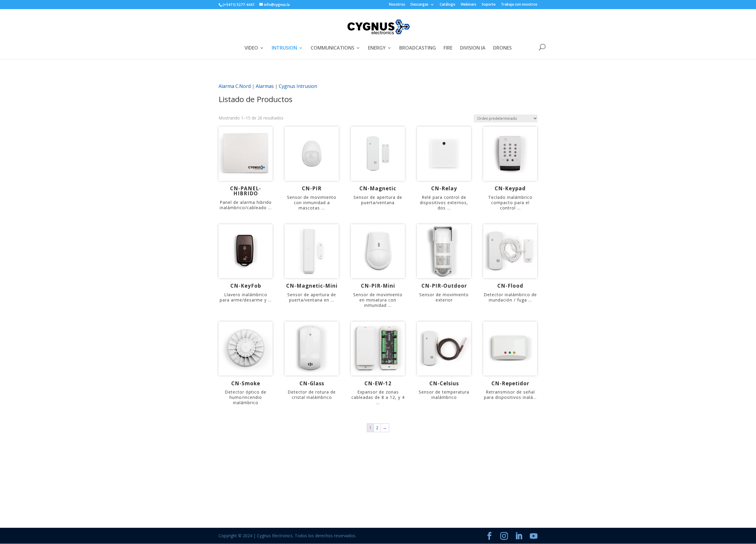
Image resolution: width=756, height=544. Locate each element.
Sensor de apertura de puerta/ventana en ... (311, 297)
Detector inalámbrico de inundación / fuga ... (510, 297)
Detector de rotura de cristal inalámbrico (312, 394)
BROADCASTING (417, 48)
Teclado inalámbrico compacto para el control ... (510, 202)
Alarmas (265, 86)
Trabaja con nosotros (519, 5)
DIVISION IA (472, 48)
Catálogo (447, 5)
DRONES (502, 48)
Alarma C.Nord (235, 86)
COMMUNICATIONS (332, 48)
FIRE (448, 48)
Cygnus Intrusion (298, 86)
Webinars (468, 5)
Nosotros (397, 5)
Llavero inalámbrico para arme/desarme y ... (246, 297)
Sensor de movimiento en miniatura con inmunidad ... (378, 300)
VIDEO (251, 48)
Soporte (489, 5)
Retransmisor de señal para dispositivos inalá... (510, 394)
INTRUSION (284, 48)
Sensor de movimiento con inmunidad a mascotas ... (311, 202)
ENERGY (377, 48)
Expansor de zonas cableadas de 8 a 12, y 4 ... (378, 397)
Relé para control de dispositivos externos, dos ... (444, 202)
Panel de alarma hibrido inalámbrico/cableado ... (246, 204)
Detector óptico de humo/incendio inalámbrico (245, 397)
